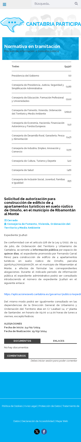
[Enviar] (76, 4)
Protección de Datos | (51, 406)
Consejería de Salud (23, 170)
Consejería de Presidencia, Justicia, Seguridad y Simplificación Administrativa (38, 87)
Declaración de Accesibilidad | (38, 421)
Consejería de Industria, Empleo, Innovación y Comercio (36, 150)
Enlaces (58, 341)
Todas (15, 66)
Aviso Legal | (31, 406)
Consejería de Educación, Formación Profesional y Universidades (38, 99)
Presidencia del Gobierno (25, 75)
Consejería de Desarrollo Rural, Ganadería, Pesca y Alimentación (38, 137)
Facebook (44, 431)
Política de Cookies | (13, 406)
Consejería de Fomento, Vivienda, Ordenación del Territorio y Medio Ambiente (36, 112)
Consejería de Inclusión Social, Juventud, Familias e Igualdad (38, 181)
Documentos (22, 341)
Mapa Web (62, 421)
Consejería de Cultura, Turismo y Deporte (34, 161)
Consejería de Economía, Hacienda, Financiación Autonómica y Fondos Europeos (38, 125)
